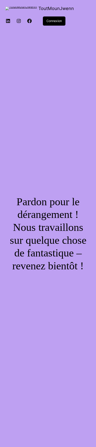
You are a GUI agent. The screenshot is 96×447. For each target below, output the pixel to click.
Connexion (54, 21)
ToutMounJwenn (56, 8)
